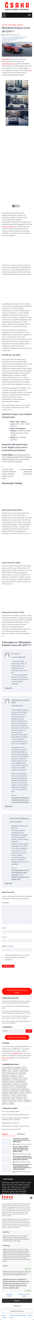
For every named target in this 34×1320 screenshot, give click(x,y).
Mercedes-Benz (13, 1193)
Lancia (17, 1190)
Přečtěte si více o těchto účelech (24, 1295)
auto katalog (17, 455)
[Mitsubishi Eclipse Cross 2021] (17, 179)
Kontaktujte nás (17, 1057)
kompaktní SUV (18, 457)
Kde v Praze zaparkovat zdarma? (11, 1115)
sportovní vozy (22, 1099)
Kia (20, 1082)
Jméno (4, 932)
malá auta (16, 1088)
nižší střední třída (21, 1090)
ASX (30, 70)
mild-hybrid (6, 1090)
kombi (24, 1082)
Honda (20, 1188)
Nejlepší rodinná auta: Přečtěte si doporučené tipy (15, 1129)
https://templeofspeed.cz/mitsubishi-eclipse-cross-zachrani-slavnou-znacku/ (20, 803)
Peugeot (5, 1096)
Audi (12, 1186)
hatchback (5, 1079)
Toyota (4, 1104)
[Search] (29, 15)
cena (9, 1074)
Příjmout (17, 1301)
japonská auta (6, 1082)
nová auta (5, 1093)
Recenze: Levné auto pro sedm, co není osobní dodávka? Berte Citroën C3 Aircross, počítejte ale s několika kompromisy (22, 1170)
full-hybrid (22, 1077)
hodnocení (26, 455)
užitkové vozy (12, 1104)
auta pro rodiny (7, 1071)
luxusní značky (7, 1088)
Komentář (6, 906)
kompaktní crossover (8, 1085)
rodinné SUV (6, 1099)
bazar (24, 1071)
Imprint (30, 1315)
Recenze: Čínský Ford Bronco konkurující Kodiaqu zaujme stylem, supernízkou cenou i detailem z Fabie (21, 1153)
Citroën (22, 1186)
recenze (4, 462)
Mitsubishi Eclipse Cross (10, 459)
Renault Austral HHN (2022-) (12, 511)
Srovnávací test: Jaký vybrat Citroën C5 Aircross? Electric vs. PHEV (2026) (21, 1143)
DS (8, 1188)
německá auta (14, 1093)
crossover (15, 1074)
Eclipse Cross (12, 25)
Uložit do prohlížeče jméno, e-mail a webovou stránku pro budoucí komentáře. (17, 961)
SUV (9, 462)
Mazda (4, 1193)
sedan (13, 1099)
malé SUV (24, 1088)
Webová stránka (7, 950)
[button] (31, 1198)
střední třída (6, 1101)
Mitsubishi (20, 25)
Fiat (11, 1188)
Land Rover (25, 1190)
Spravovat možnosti (17, 1311)
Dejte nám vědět (7, 1061)
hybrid (4, 457)
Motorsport (21, 1138)
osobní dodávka (25, 1093)
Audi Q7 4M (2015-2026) (11, 565)
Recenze (5, 1138)
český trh (5, 1107)
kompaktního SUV (8, 64)
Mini (24, 1193)
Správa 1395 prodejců (9, 1295)
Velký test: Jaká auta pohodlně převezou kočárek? (15, 1118)
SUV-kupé (15, 462)
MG (20, 1193)
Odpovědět (8, 692)
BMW (4, 1074)
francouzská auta (12, 1077)
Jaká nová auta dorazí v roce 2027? (11, 1133)
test (20, 462)
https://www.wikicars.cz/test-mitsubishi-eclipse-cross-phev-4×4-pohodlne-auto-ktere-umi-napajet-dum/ (20, 878)
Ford (4, 1077)
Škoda (11, 1107)
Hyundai (26, 1188)
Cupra (28, 1186)
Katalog (4, 25)
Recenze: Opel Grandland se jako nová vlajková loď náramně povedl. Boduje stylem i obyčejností (22, 1161)
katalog (9, 457)
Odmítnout (17, 1306)
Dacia (4, 1188)
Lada (12, 1190)
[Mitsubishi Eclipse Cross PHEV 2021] (17, 87)
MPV (12, 1090)
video (20, 1104)
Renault (28, 1096)
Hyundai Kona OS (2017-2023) (13, 616)
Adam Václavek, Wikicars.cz (19, 822)
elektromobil (24, 1074)
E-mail (4, 941)
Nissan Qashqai (8, 227)
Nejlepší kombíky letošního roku (10, 1126)
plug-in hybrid (24, 459)
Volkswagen (27, 1104)
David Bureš (6, 35)
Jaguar (4, 1190)
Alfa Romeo (6, 1186)
